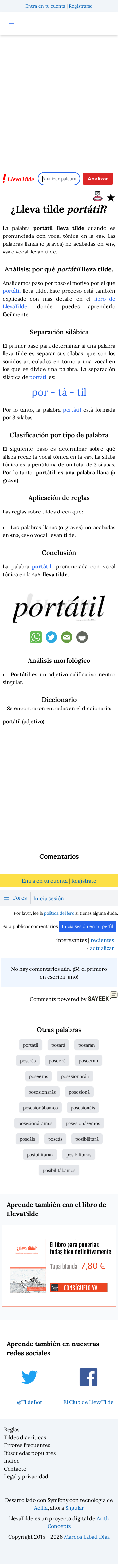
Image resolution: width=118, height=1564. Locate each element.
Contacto (15, 1468)
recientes (102, 940)
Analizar (98, 179)
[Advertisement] (59, 100)
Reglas (11, 1429)
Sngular (74, 1508)
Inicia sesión (48, 898)
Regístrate (83, 880)
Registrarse (81, 6)
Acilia (41, 1508)
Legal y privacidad (26, 1476)
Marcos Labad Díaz (87, 1536)
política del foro (59, 913)
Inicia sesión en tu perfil (87, 926)
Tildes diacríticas (25, 1437)
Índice (12, 1461)
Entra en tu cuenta (45, 6)
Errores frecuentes (27, 1445)
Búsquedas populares (30, 1453)
